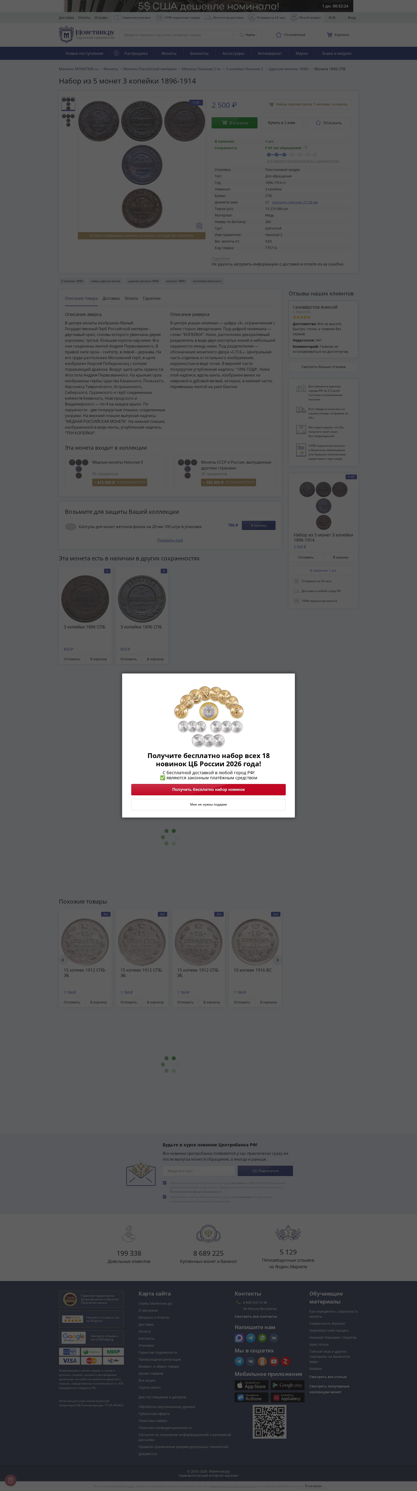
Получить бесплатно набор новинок (208, 789)
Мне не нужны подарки (208, 805)
